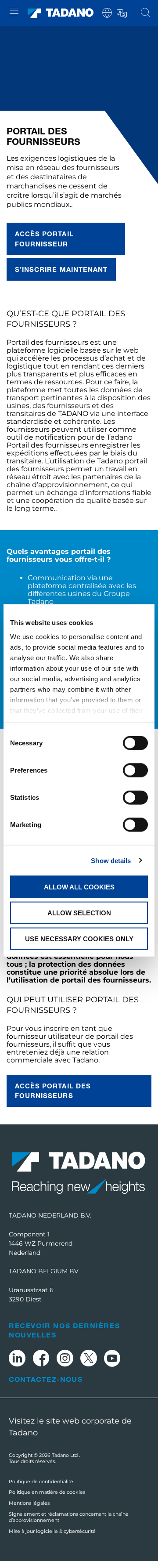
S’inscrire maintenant (61, 269)
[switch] (135, 770)
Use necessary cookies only (79, 938)
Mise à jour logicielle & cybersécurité (52, 1531)
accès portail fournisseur (44, 239)
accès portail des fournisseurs (53, 1091)
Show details (111, 860)
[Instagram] (65, 1359)
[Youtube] (112, 1359)
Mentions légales (29, 1503)
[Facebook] (41, 1359)
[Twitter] (88, 1359)
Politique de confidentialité (41, 1481)
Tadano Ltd (65, 1455)
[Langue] (121, 12)
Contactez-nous (46, 1379)
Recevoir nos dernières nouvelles (64, 1330)
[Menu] (14, 13)
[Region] (107, 12)
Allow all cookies (79, 887)
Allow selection (79, 912)
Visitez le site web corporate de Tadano (70, 1427)
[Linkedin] (17, 1359)
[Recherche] (145, 13)
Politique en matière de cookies (47, 1492)
